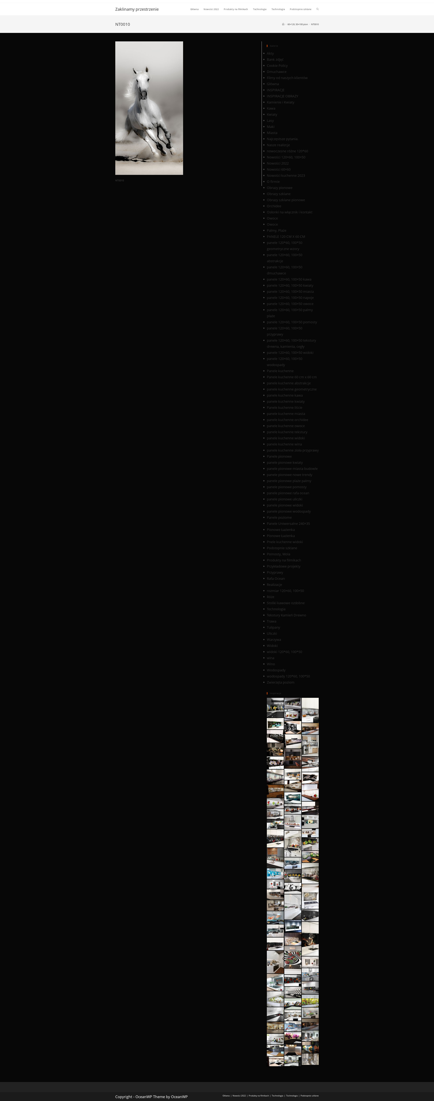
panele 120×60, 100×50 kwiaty (290, 285)
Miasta (272, 132)
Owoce (272, 218)
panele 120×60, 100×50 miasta (290, 291)
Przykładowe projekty (283, 566)
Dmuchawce (277, 71)
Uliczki (272, 633)
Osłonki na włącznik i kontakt (289, 212)
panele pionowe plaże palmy (289, 480)
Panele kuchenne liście (284, 407)
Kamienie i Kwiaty (280, 102)
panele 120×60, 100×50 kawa (289, 279)
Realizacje (274, 584)
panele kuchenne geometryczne (292, 389)
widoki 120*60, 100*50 (284, 651)
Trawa (271, 621)
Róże (270, 597)
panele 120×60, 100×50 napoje (290, 297)
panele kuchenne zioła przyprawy (293, 450)
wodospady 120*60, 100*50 (288, 676)
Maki (270, 126)
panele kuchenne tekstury (287, 432)
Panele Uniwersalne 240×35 (288, 523)
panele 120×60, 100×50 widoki (290, 352)
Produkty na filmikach (284, 560)
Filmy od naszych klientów (287, 77)
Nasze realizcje (278, 145)
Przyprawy (275, 572)
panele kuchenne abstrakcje (289, 383)
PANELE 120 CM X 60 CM (286, 236)
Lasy (270, 120)
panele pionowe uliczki (284, 499)
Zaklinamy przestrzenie (137, 9)
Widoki (272, 645)
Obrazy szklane (279, 194)
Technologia (276, 609)
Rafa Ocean (276, 578)
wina (270, 658)
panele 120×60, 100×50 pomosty (292, 322)
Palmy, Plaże (276, 230)
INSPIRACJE (275, 90)
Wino (271, 664)
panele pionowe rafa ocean (288, 493)
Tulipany (273, 627)
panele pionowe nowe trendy (289, 474)
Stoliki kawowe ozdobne (286, 603)
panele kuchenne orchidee (287, 419)
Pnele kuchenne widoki (285, 542)
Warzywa (274, 639)
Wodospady (276, 670)
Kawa (271, 108)
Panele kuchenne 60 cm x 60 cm (292, 377)
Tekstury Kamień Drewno (286, 615)
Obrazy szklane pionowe (286, 200)
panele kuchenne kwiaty (286, 401)
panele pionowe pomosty (287, 487)
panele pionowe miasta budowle (292, 468)
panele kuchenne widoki (286, 438)
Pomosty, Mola (278, 554)
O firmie (273, 181)
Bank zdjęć (275, 59)
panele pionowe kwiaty (285, 462)
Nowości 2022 (278, 163)
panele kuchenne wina (284, 444)
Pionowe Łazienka (281, 529)
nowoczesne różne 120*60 (287, 151)
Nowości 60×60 (279, 169)
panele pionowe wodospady (289, 511)
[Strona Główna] (283, 24)
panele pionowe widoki (285, 505)
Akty (270, 53)
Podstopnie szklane (282, 548)
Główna (273, 84)
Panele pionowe (279, 456)
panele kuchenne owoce (286, 426)
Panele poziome (279, 517)
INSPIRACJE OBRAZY (282, 96)
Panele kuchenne (280, 371)
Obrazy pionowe (279, 187)
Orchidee (274, 206)
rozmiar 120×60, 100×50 (285, 590)
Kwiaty (272, 114)
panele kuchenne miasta (286, 413)
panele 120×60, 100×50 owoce (290, 303)
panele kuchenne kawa (285, 395)
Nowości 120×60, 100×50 (286, 157)
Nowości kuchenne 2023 (286, 175)
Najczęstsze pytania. (282, 139)
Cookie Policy (277, 65)
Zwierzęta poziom (280, 682)
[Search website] (317, 9)
